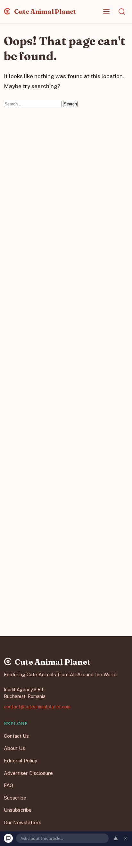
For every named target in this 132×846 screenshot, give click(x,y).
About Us (14, 748)
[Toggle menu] (106, 11)
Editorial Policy (20, 760)
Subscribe (15, 797)
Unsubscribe (18, 810)
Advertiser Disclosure (28, 773)
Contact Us (16, 735)
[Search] (121, 11)
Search (70, 104)
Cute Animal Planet (44, 11)
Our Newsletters (22, 822)
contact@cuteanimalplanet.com (37, 706)
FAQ (8, 785)
